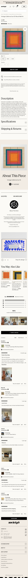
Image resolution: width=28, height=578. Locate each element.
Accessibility (3, 565)
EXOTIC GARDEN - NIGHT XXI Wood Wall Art (14, 474)
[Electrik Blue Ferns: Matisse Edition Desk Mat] (14, 245)
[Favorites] (13, 6)
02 (5, 259)
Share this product (13, 91)
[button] (6, 24)
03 (7, 259)
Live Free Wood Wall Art (10, 434)
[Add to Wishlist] (3, 271)
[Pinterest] (26, 532)
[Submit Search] (2, 11)
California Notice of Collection (7, 559)
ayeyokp (16, 184)
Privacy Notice (4, 555)
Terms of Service (4, 561)
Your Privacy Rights (4, 567)
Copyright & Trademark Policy (6, 563)
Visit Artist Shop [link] (17, 196)
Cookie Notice (3, 557)
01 (2, 259)
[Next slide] (25, 189)
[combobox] (14, 10)
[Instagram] (26, 529)
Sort (15, 337)
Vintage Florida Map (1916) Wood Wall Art (14, 346)
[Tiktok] (26, 535)
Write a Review (17, 333)
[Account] (10, 6)
